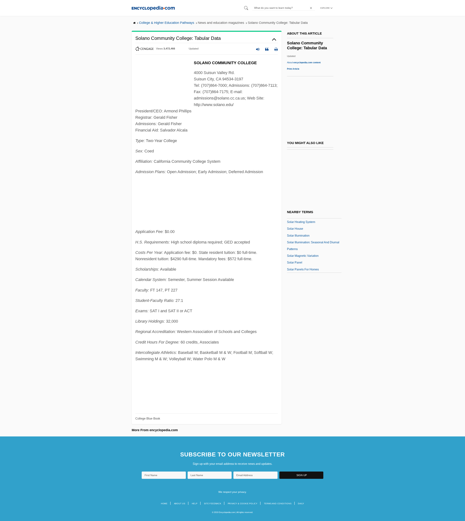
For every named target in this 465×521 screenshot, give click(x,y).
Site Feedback (212, 503)
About (304, 62)
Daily (301, 503)
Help (194, 503)
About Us (179, 503)
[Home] (153, 8)
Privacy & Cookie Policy (242, 503)
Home (164, 503)
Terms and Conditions (278, 503)
